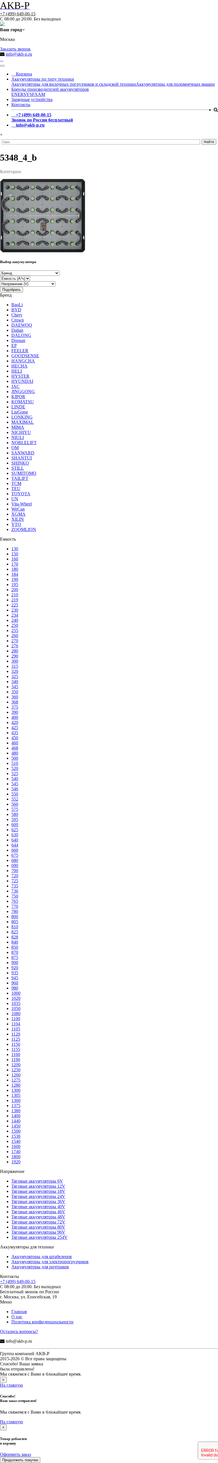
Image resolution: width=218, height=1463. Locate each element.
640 (14, 840)
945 (14, 977)
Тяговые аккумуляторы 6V (37, 1181)
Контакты (20, 104)
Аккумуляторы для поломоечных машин (175, 84)
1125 (15, 1039)
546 (14, 788)
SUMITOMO (23, 473)
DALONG (21, 335)
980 (14, 988)
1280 (15, 1085)
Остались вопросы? (19, 1331)
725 (14, 880)
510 (14, 763)
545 (14, 783)
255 (14, 630)
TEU (15, 488)
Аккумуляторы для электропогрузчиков (50, 1261)
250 (14, 625)
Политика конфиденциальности (42, 1321)
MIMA (17, 427)
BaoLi (17, 304)
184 (14, 574)
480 (14, 753)
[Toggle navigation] (2, 66)
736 (14, 891)
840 (14, 942)
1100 (15, 1018)
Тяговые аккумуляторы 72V (38, 1221)
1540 (15, 1141)
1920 (15, 1161)
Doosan (18, 340)
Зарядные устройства (32, 99)
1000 (15, 993)
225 (14, 605)
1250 (15, 1069)
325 (14, 676)
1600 (15, 1146)
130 (14, 548)
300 (14, 661)
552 (14, 799)
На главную (11, 1385)
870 (14, 952)
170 (14, 564)
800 (14, 916)
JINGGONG (23, 391)
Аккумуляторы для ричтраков (40, 1266)
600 (14, 824)
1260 (15, 1074)
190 (14, 579)
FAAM (38, 94)
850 (14, 947)
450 (14, 737)
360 (14, 696)
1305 (15, 1095)
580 (14, 814)
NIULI (17, 437)
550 (14, 794)
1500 (15, 1131)
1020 (15, 998)
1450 (15, 1126)
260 (14, 635)
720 (14, 875)
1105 (15, 1029)
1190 (15, 1059)
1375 (15, 1105)
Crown (17, 320)
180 (14, 569)
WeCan (18, 509)
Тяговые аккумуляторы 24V (38, 1196)
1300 (15, 1090)
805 (14, 921)
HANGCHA (23, 360)
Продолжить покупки (20, 1460)
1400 (15, 1115)
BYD (16, 309)
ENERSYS (21, 94)
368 (14, 702)
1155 (15, 1049)
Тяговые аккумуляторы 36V (38, 1201)
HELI (16, 371)
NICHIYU (21, 432)
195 (14, 584)
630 (14, 834)
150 (14, 553)
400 (14, 717)
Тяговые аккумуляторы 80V (38, 1227)
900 (14, 962)
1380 (15, 1110)
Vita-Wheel (21, 503)
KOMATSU (22, 401)
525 (14, 773)
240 (14, 620)
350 (14, 691)
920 (14, 967)
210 (14, 594)
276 (14, 645)
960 (14, 983)
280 (14, 650)
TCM (16, 483)
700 (14, 870)
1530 (15, 1136)
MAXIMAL (22, 422)
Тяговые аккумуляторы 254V (39, 1237)
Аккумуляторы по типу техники (42, 79)
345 (14, 686)
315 (14, 666)
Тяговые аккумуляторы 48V (38, 1216)
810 (14, 926)
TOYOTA (20, 493)
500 (14, 758)
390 (14, 712)
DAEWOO (21, 325)
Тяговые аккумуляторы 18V (38, 1191)
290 (14, 656)
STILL (17, 468)
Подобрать (11, 289)
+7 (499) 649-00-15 (17, 13)
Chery (16, 314)
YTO (16, 524)
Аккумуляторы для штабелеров (41, 1256)
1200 (15, 1064)
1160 (15, 1054)
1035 (15, 1003)
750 (14, 896)
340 (14, 681)
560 (14, 804)
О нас (16, 1316)
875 (14, 957)
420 (14, 722)
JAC (15, 386)
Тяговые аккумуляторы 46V (38, 1211)
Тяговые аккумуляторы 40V (38, 1206)
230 (14, 610)
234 (14, 615)
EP (14, 345)
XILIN (17, 519)
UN (14, 498)
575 (14, 809)
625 (14, 829)
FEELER (19, 350)
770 (14, 906)
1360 (15, 1100)
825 (14, 931)
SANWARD (22, 452)
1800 (15, 1156)
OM (15, 447)
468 (14, 748)
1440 (15, 1120)
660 (14, 850)
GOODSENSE (25, 355)
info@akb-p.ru (19, 54)
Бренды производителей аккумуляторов (50, 89)
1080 (15, 1013)
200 (14, 589)
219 (14, 599)
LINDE (18, 406)
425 (14, 727)
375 (14, 707)
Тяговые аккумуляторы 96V (38, 1232)
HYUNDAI (22, 381)
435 (14, 732)
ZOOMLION (23, 529)
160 (14, 559)
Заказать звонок (15, 49)
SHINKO (20, 463)
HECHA (19, 366)
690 (14, 865)
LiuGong (19, 412)
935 (14, 972)
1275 (15, 1080)
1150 (15, 1044)
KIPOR (18, 396)
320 (14, 671)
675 (14, 855)
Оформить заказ (15, 1454)
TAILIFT (19, 478)
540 (14, 778)
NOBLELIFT (24, 442)
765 (14, 901)
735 (14, 885)
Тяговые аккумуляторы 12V (38, 1186)
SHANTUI (21, 458)
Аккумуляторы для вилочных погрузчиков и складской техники (73, 84)
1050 (15, 1008)
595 (14, 819)
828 (14, 937)
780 (14, 911)
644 (14, 845)
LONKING (22, 417)
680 (14, 860)
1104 (15, 1023)
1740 (15, 1151)
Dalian (17, 330)
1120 (15, 1034)
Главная (19, 1311)
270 (14, 640)
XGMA (18, 514)
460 (14, 742)
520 (14, 768)
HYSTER (20, 376)
